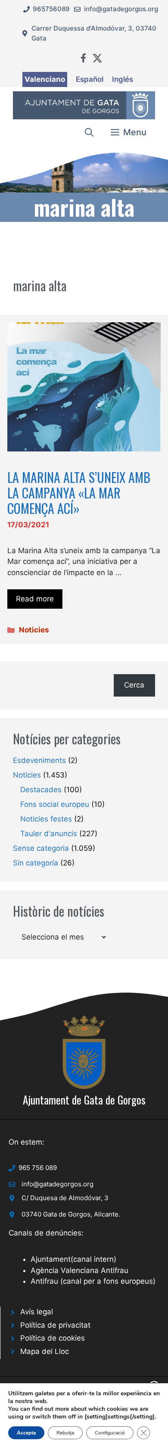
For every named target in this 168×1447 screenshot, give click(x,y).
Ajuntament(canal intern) (73, 1259)
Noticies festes (46, 819)
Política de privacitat (55, 1325)
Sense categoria (41, 848)
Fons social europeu (54, 804)
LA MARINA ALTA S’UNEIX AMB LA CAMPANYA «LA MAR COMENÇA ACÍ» (78, 492)
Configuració (110, 1432)
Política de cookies (52, 1338)
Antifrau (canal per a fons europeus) (93, 1281)
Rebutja (65, 1432)
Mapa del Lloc (44, 1351)
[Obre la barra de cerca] (89, 132)
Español (89, 79)
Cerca (134, 685)
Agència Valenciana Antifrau (79, 1270)
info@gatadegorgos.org (121, 9)
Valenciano (45, 79)
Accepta (26, 1432)
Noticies (34, 629)
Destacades (41, 789)
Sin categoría (35, 863)
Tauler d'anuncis (48, 833)
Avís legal (36, 1311)
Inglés (122, 79)
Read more (35, 598)
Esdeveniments (39, 760)
